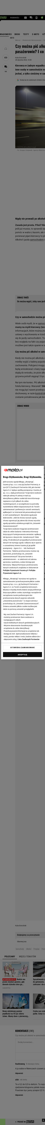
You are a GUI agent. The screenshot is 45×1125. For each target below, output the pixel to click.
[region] (22, 562)
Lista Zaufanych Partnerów (29, 639)
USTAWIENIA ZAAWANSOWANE (22, 647)
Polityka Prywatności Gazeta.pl (15, 570)
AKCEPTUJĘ (22, 655)
